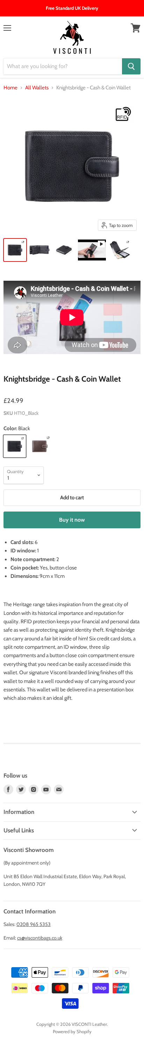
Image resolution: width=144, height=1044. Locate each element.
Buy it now (72, 519)
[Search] (131, 66)
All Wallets (37, 88)
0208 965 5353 (33, 924)
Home (10, 88)
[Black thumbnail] (15, 250)
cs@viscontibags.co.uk (39, 938)
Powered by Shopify (72, 1031)
